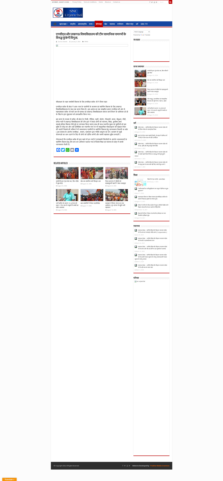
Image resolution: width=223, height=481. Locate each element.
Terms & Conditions (90, 2)
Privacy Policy (76, 2)
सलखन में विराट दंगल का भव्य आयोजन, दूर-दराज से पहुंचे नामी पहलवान (115, 205)
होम (55, 23)
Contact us (116, 2)
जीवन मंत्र (129, 24)
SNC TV (144, 24)
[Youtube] (154, 2)
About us (108, 2)
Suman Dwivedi (62, 41)
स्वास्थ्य (112, 24)
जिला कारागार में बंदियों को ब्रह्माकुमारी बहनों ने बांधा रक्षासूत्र (115, 182)
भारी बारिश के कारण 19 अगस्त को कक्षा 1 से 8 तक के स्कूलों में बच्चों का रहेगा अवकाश (67, 205)
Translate (147, 35)
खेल (105, 24)
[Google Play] (156, 2)
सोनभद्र (99, 24)
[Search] (170, 2)
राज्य (90, 24)
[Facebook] (150, 2)
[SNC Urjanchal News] (68, 12)
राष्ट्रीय (72, 24)
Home (101, 2)
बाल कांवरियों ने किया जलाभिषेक (90, 203)
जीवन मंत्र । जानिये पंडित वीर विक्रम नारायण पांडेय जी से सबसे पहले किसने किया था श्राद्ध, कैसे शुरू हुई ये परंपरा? (151, 154)
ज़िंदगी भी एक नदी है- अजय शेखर (156, 179)
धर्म (137, 24)
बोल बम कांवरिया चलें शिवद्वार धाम (91, 181)
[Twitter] (152, 2)
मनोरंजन (120, 24)
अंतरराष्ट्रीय (82, 24)
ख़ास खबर (62, 24)
